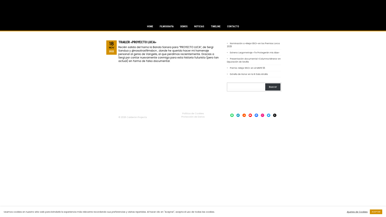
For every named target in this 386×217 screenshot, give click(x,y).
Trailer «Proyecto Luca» (137, 42)
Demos (184, 26)
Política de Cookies (193, 113)
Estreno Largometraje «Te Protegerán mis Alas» (254, 52)
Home (150, 26)
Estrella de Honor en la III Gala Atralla (249, 74)
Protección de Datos (193, 116)
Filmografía (167, 26)
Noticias (199, 26)
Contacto (233, 26)
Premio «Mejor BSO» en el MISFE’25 (247, 67)
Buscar (273, 87)
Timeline (215, 26)
